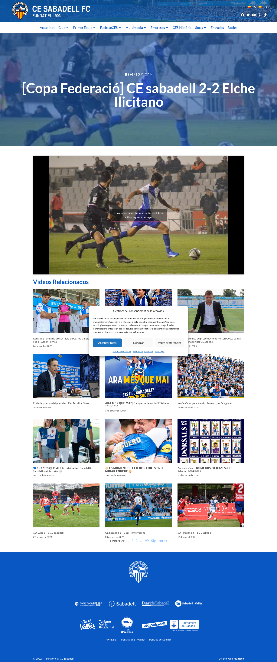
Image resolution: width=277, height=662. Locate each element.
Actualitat (47, 27)
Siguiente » (159, 541)
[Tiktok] (265, 14)
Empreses (158, 27)
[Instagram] (259, 14)
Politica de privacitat (143, 351)
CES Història (182, 27)
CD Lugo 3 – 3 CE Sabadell (48, 532)
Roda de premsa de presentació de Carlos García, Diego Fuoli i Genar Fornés (65, 340)
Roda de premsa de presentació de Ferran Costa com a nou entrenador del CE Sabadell (209, 340)
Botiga (232, 27)
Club (61, 27)
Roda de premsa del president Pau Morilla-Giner (61, 403)
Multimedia (134, 27)
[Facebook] (242, 14)
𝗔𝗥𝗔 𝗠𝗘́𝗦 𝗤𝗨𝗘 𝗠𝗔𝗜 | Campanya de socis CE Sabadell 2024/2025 (137, 404)
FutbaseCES (109, 27)
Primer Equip (82, 27)
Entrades (217, 27)
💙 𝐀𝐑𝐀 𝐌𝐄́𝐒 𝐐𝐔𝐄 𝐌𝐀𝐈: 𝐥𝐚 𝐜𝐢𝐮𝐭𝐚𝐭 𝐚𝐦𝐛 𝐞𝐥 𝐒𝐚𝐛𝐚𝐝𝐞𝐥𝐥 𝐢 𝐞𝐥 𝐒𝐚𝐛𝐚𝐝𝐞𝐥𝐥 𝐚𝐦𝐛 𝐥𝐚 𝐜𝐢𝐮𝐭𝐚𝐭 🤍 (63, 469)
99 (147, 541)
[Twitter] (248, 14)
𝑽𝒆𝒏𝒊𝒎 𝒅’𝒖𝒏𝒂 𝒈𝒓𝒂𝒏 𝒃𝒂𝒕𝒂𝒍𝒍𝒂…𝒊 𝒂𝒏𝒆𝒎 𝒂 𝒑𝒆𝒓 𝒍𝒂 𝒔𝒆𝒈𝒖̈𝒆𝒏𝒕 (205, 403)
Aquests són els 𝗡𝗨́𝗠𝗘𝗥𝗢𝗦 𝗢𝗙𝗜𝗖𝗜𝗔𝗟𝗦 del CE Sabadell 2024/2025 (206, 469)
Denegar (138, 342)
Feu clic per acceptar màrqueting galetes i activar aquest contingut (138, 215)
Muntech (238, 658)
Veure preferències (169, 342)
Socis (199, 27)
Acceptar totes (107, 342)
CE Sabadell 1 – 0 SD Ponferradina (125, 532)
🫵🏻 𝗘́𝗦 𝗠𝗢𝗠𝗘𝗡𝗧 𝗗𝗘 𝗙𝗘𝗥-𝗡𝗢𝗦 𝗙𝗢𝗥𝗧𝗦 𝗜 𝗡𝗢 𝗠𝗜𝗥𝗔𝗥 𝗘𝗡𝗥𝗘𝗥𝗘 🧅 (134, 469)
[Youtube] (253, 14)
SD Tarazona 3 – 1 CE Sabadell (195, 532)
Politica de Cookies (122, 351)
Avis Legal (160, 351)
